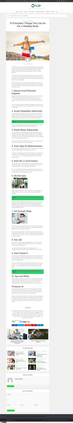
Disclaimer (16, 1)
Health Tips (38, 351)
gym (26, 204)
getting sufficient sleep (25, 234)
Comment (9, 394)
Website (36, 405)
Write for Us (20, 1)
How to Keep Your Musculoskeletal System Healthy (42, 369)
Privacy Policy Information (33, 1)
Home (7, 1)
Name (8, 405)
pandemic (36, 71)
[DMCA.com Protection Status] (3, 422)
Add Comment (25, 29)
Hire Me (52, 11)
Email (22, 405)
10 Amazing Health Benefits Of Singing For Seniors (20, 354)
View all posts (10, 386)
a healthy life (33, 150)
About (10, 1)
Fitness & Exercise (40, 358)
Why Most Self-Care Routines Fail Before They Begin (21, 361)
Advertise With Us (26, 1)
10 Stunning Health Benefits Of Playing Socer (42, 362)
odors (13, 101)
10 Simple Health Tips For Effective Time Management (42, 355)
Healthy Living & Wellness (28, 21)
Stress (16, 264)
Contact (12, 1)
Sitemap (47, 11)
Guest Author (31, 29)
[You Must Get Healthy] (36, 5)
